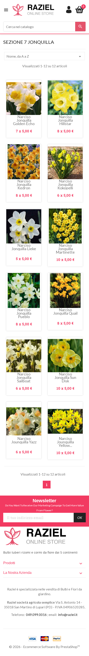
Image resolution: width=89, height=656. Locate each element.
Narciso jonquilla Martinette (65, 248)
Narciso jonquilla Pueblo (23, 313)
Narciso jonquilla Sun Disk (65, 377)
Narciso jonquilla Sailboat (23, 377)
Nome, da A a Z (44, 56)
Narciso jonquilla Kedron (23, 184)
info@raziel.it (68, 615)
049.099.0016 (36, 615)
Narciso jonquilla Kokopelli (65, 184)
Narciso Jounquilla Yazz (24, 440)
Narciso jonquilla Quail (65, 311)
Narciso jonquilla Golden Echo (24, 120)
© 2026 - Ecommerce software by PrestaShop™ (44, 647)
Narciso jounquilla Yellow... (65, 442)
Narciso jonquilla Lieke (23, 247)
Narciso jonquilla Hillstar (65, 120)
